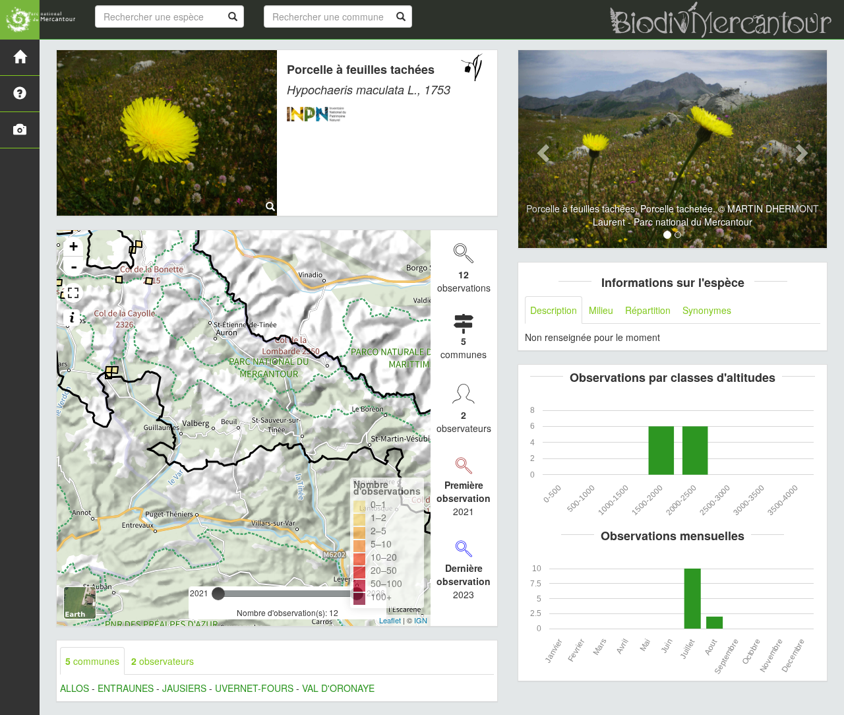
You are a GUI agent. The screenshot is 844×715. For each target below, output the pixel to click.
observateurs (162, 661)
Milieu (601, 310)
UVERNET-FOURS (254, 688)
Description (553, 310)
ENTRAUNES (126, 688)
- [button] (73, 266)
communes (92, 661)
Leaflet (390, 620)
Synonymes (706, 310)
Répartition (648, 310)
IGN (420, 620)
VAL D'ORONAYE (338, 688)
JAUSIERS (184, 688)
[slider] (218, 593)
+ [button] (73, 246)
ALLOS (74, 688)
